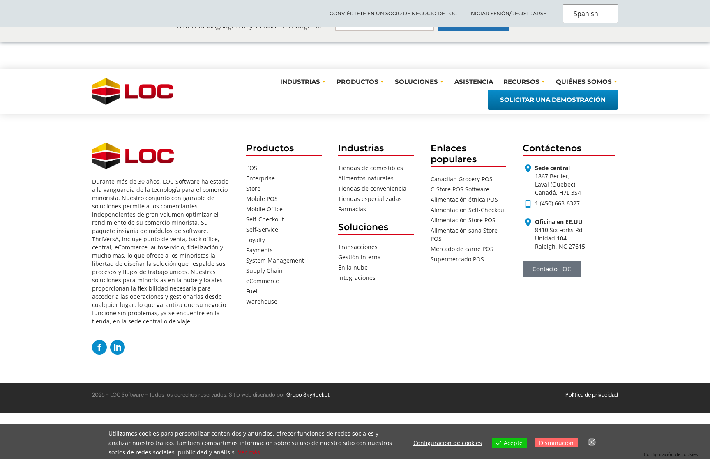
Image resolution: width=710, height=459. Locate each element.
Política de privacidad (591, 394)
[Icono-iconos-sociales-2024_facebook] (99, 347)
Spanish (586, 13)
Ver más (249, 452)
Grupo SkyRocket (308, 394)
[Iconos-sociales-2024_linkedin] (117, 347)
